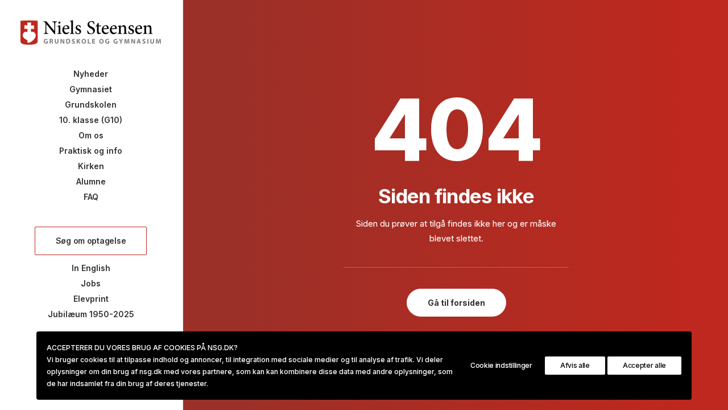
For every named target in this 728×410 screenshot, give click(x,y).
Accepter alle (644, 365)
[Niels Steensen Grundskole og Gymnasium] (90, 32)
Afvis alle (575, 365)
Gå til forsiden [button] (456, 303)
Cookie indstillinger (501, 365)
